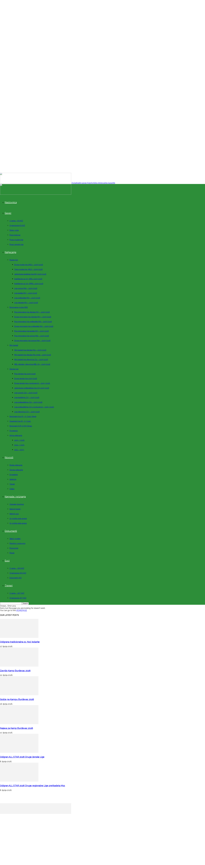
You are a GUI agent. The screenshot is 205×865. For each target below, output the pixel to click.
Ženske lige (13, 369)
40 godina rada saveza (18, 518)
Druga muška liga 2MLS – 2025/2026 (28, 265)
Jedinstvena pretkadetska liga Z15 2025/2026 (31, 388)
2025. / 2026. (19, 440)
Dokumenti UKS (15, 578)
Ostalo (11, 489)
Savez (8, 213)
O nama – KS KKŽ (16, 221)
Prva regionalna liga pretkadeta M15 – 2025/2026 (33, 322)
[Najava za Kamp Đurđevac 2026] (19, 723)
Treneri (12, 484)
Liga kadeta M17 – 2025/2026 (25, 293)
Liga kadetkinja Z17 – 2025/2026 (26, 397)
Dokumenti (11, 531)
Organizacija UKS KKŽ (17, 573)
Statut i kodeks (15, 539)
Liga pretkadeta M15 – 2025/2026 (27, 298)
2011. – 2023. (19, 450)
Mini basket (13, 345)
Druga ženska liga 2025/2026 (25, 378)
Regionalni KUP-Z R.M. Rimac (20, 426)
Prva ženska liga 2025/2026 (25, 374)
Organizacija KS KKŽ (17, 225)
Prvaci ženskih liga (16, 244)
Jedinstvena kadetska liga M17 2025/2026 (30, 274)
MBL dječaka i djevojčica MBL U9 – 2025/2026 (32, 364)
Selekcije (12, 479)
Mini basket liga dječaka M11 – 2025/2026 (30, 350)
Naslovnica (11, 202)
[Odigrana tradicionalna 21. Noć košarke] (19, 637)
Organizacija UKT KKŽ (17, 598)
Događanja (13, 475)
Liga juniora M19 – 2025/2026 (25, 288)
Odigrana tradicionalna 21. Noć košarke (20, 641)
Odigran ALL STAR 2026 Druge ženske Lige (22, 757)
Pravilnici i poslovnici (17, 543)
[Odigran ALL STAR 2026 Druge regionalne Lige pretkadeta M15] (19, 781)
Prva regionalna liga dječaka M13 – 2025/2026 (32, 312)
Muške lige (13, 260)
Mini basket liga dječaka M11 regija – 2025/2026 (32, 355)
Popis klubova (14, 235)
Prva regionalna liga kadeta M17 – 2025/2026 (31, 331)
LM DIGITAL (141, 846)
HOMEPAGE (21, 610)
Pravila (11, 553)
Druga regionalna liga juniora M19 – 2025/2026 (32, 341)
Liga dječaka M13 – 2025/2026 (26, 303)
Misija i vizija (14, 230)
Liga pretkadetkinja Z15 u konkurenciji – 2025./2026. (34, 407)
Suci (7, 560)
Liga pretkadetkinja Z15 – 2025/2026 (28, 402)
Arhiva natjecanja (15, 435)
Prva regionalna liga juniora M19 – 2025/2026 (31, 336)
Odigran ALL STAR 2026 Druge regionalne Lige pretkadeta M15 (32, 785)
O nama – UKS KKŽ (16, 568)
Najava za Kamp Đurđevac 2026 (16, 728)
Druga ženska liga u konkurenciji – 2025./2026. (32, 383)
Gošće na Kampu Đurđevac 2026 (17, 699)
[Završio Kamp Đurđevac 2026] (19, 666)
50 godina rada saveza (18, 523)
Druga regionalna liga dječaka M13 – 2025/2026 (32, 317)
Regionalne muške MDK (18, 307)
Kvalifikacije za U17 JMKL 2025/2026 (28, 279)
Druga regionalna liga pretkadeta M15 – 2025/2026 (33, 326)
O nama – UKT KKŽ (16, 593)
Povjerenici (13, 431)
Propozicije (13, 548)
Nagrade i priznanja (15, 496)
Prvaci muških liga (16, 240)
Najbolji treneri (15, 509)
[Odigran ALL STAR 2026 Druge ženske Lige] (19, 752)
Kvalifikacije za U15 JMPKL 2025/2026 (28, 284)
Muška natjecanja (15, 465)
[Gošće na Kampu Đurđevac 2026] (19, 694)
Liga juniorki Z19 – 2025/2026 (25, 393)
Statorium (154, 846)
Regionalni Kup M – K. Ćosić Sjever (22, 416)
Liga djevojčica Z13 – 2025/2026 (27, 412)
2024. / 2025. (19, 445)
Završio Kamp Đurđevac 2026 (15, 670)
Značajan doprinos (16, 504)
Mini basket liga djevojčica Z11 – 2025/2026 (31, 359)
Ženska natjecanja (16, 470)
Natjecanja (10, 252)
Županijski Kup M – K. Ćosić (20, 421)
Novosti (9, 457)
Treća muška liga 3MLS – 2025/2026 (28, 269)
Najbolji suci (14, 514)
